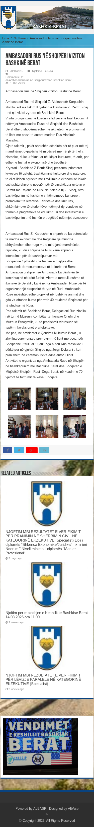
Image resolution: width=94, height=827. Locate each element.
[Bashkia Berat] (47, 16)
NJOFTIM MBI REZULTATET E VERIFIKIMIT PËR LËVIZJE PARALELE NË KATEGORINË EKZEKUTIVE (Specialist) (43, 679)
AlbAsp (73, 808)
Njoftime (20, 38)
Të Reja (48, 70)
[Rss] (47, 815)
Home (5, 38)
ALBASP (39, 808)
